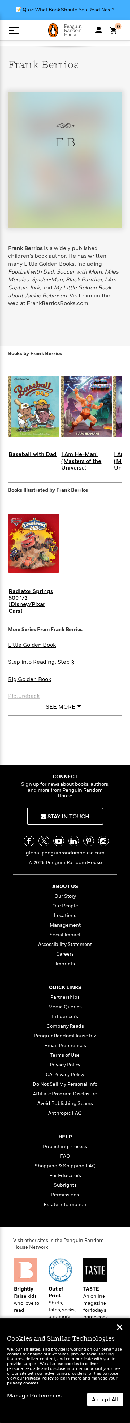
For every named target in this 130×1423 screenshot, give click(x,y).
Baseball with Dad (33, 454)
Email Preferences (65, 1045)
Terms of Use (65, 1055)
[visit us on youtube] (58, 841)
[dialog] (65, 1370)
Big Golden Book (29, 679)
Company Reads (65, 1026)
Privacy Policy (65, 1064)
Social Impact (65, 934)
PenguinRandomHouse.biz (65, 1035)
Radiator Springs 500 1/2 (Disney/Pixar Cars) (31, 601)
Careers (65, 954)
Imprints (65, 963)
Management (65, 925)
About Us (65, 886)
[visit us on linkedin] (73, 841)
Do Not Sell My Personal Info (65, 1084)
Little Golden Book (32, 645)
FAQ (65, 1156)
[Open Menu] (13, 30)
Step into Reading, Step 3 (41, 662)
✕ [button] (119, 1328)
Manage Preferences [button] (34, 1396)
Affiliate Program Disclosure (65, 1093)
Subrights (65, 1185)
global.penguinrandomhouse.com (65, 853)
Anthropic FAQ (65, 1113)
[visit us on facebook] (29, 841)
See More (61, 707)
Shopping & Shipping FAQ (65, 1166)
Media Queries (65, 1007)
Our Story (65, 896)
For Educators (65, 1175)
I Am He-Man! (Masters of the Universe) (81, 461)
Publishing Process (65, 1146)
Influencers (65, 1016)
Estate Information (65, 1204)
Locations (65, 915)
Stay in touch (67, 816)
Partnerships (65, 997)
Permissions (65, 1195)
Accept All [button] (105, 1399)
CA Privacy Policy (65, 1074)
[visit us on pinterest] (88, 841)
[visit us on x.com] (43, 841)
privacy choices (22, 1383)
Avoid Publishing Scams (65, 1103)
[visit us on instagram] (103, 841)
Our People (65, 905)
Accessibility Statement (65, 944)
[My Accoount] (98, 30)
